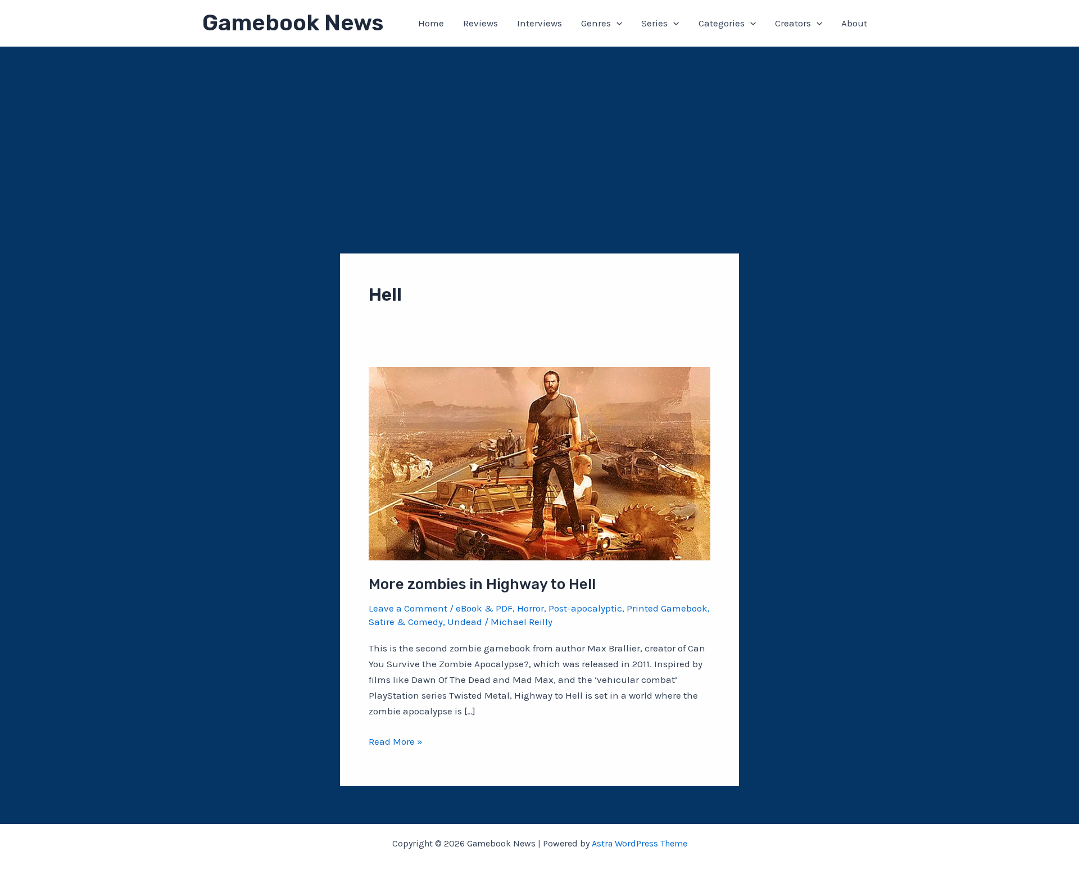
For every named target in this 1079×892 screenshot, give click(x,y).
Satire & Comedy (406, 621)
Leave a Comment (408, 608)
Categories (722, 23)
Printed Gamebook (667, 608)
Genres (596, 23)
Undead (464, 621)
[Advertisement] (539, 131)
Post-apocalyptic (585, 608)
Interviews (539, 23)
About (854, 23)
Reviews (480, 23)
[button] (616, 23)
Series (654, 23)
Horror (530, 608)
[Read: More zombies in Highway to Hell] (539, 462)
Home (431, 23)
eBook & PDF (484, 608)
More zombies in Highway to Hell (482, 584)
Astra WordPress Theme (639, 843)
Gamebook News (292, 23)
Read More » (396, 742)
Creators (793, 23)
